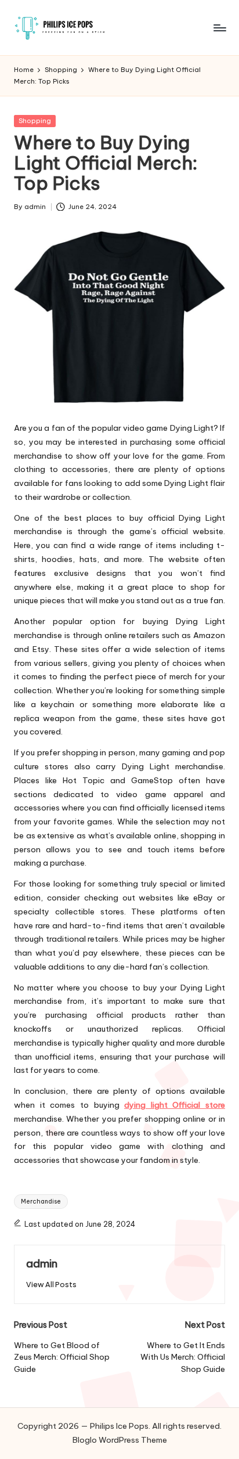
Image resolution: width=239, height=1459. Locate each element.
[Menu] (219, 27)
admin (41, 1263)
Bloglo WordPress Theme (120, 1440)
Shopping (35, 121)
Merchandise (41, 1201)
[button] (51, 1284)
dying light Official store (174, 1105)
